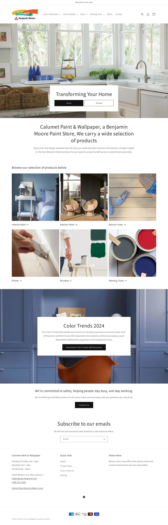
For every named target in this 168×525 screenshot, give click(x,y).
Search (63, 461)
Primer (99, 103)
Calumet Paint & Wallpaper (26, 519)
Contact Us (84, 405)
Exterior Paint (67, 224)
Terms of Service (67, 470)
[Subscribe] (104, 439)
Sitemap (63, 475)
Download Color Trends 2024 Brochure (84, 347)
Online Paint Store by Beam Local (27, 488)
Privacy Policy (66, 466)
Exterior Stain (116, 224)
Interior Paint (19, 224)
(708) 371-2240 (19, 482)
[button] (52, 14)
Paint (69, 103)
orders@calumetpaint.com (24, 478)
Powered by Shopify (43, 519)
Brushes (64, 280)
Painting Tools (116, 280)
